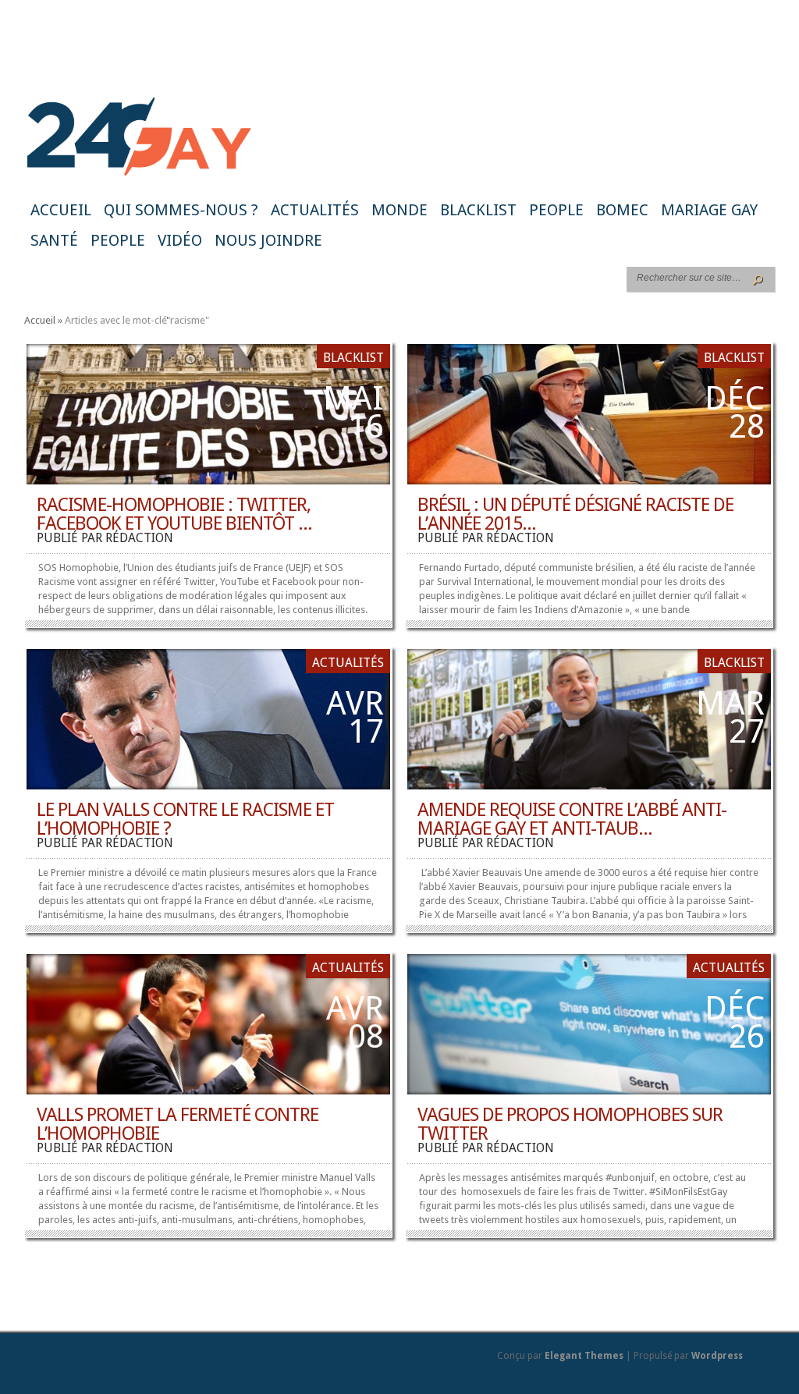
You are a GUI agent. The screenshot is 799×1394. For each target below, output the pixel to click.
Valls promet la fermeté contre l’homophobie (177, 1124)
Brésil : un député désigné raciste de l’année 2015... (575, 514)
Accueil (60, 209)
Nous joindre (268, 240)
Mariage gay (709, 209)
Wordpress (717, 1355)
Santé (54, 240)
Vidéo (180, 240)
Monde (399, 209)
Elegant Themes (584, 1355)
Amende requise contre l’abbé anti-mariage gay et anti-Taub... (571, 819)
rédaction (139, 537)
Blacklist (478, 209)
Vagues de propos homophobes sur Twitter (570, 1124)
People (556, 209)
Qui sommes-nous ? (181, 209)
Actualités (315, 209)
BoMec (622, 209)
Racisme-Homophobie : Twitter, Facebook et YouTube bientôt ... (174, 514)
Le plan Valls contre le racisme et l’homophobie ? (185, 819)
